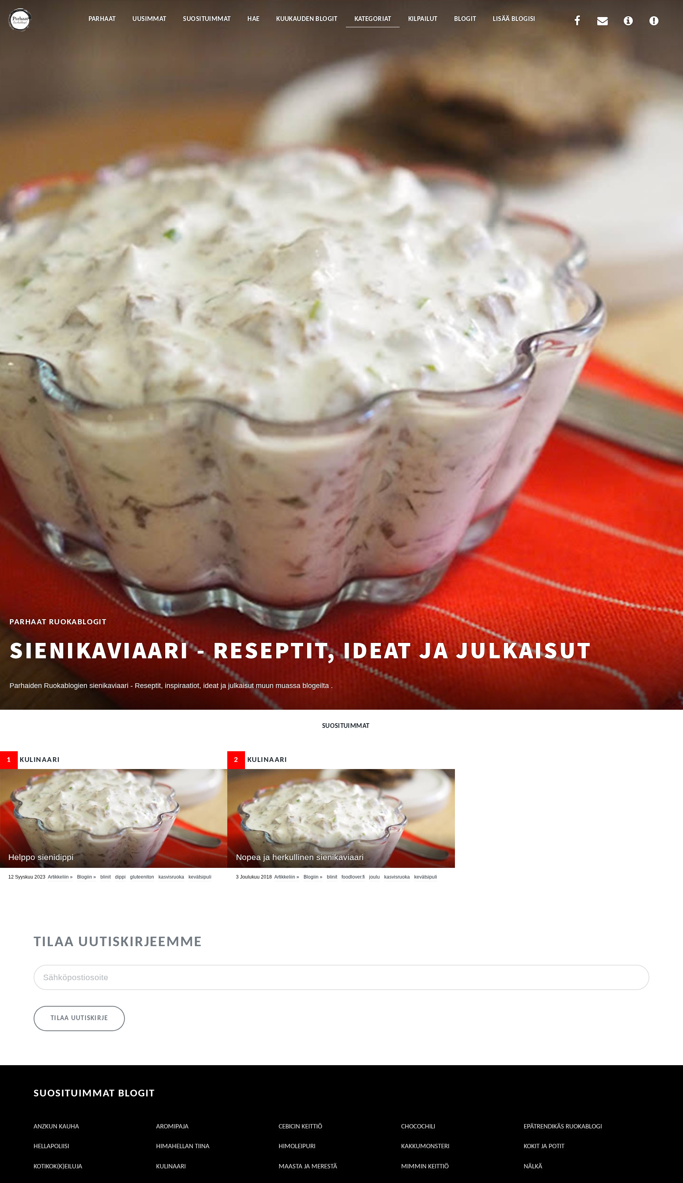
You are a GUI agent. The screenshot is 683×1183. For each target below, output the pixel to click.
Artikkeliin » (60, 877)
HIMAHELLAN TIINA (182, 1146)
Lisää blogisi (514, 19)
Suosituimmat (206, 19)
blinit (105, 877)
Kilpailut (423, 19)
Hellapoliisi (51, 1146)
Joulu (374, 877)
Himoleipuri (297, 1146)
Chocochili (418, 1126)
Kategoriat (373, 19)
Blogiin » (86, 877)
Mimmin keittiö (425, 1166)
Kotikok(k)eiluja (58, 1166)
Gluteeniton (142, 877)
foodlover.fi (353, 877)
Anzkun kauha (56, 1126)
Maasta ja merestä (308, 1166)
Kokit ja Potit (544, 1146)
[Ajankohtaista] (653, 22)
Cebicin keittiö (300, 1126)
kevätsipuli (200, 877)
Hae (253, 19)
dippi (120, 877)
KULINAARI (33, 760)
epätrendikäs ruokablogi (563, 1126)
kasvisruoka (171, 877)
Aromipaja (172, 1126)
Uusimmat (149, 19)
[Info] (628, 22)
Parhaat (102, 19)
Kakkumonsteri (425, 1146)
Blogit (465, 19)
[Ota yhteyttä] (602, 22)
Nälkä (533, 1166)
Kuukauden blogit (307, 19)
